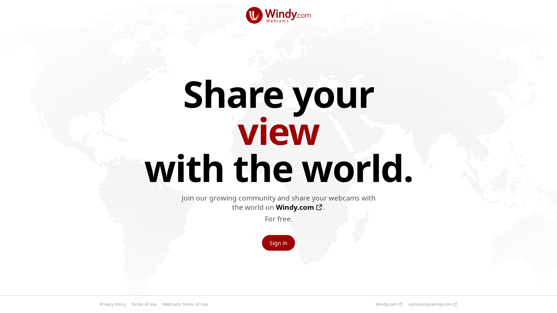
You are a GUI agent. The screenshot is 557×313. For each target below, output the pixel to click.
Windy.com (295, 207)
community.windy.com (430, 304)
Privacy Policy (113, 304)
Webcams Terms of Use (185, 304)
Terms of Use (144, 304)
